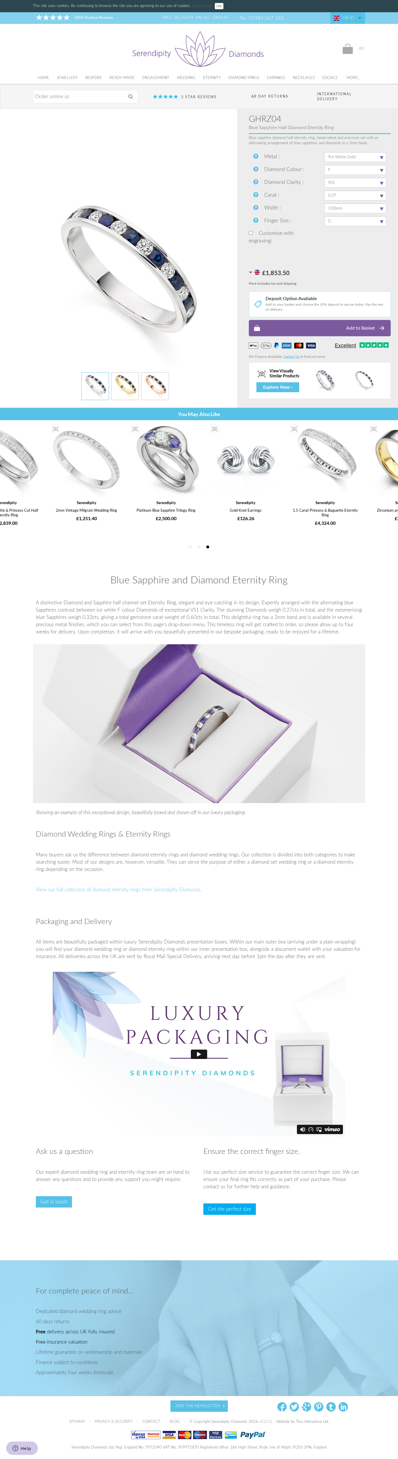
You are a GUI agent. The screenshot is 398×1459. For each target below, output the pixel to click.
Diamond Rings (243, 78)
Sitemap (77, 1422)
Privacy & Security (114, 1422)
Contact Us (291, 356)
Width (272, 208)
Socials (329, 78)
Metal (271, 156)
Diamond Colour (283, 169)
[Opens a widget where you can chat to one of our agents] (22, 1449)
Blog (175, 1422)
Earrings (276, 78)
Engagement (155, 78)
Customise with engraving (271, 237)
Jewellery (67, 78)
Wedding (186, 78)
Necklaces (304, 78)
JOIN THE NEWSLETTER (197, 1406)
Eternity (212, 78)
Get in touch (53, 1201)
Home (43, 78)
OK (219, 6)
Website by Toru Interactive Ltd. (302, 1422)
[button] (320, 328)
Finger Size (277, 220)
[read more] (202, 6)
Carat (271, 195)
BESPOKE (93, 78)
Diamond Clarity (283, 182)
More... (353, 78)
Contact (151, 1422)
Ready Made (122, 78)
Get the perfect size (229, 1209)
